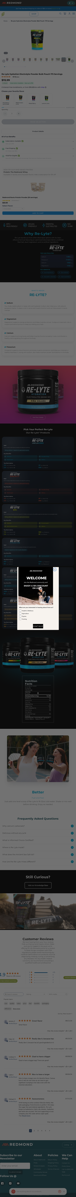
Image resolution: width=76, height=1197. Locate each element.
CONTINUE (38, 626)
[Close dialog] (54, 569)
